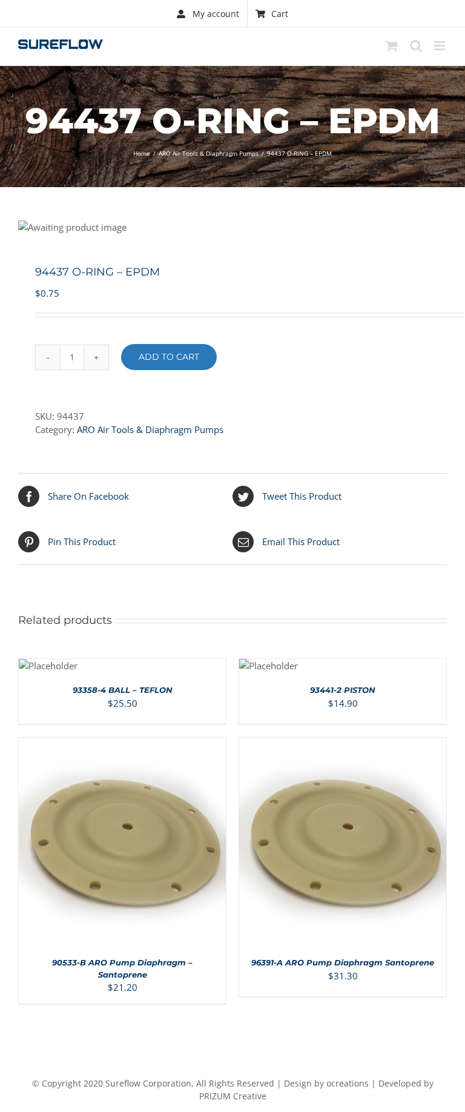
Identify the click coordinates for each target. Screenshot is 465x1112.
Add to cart (169, 356)
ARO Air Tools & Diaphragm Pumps (150, 429)
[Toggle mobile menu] (440, 45)
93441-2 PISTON (342, 690)
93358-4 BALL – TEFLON (123, 690)
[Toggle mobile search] (416, 45)
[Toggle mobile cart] (392, 45)
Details (158, 844)
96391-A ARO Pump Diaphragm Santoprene (342, 962)
